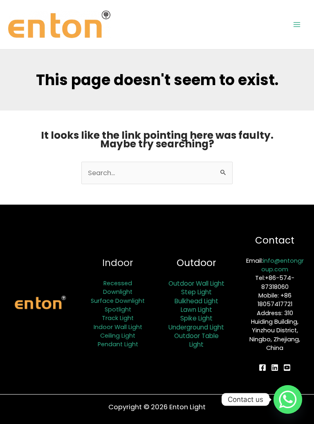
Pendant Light (118, 344)
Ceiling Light (117, 336)
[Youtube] (287, 367)
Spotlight (118, 309)
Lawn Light (196, 309)
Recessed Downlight (117, 287)
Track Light (118, 318)
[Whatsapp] (288, 399)
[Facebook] (262, 367)
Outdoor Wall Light (196, 283)
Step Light (196, 292)
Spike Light (196, 318)
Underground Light (196, 327)
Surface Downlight (118, 301)
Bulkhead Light (196, 301)
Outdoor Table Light (196, 340)
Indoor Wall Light (118, 327)
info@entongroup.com (282, 265)
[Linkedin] (274, 367)
